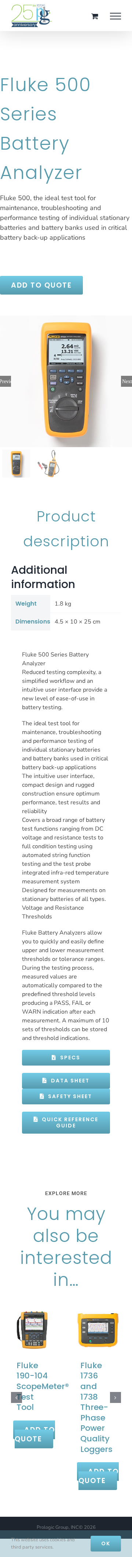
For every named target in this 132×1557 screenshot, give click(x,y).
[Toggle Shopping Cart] (94, 16)
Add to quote (41, 285)
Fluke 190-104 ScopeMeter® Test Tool (42, 1386)
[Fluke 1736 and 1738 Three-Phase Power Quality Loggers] (98, 1330)
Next (127, 381)
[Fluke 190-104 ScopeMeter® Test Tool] (34, 1330)
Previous (5, 381)
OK (105, 1543)
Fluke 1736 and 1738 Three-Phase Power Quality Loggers (96, 1407)
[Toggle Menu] (115, 16)
